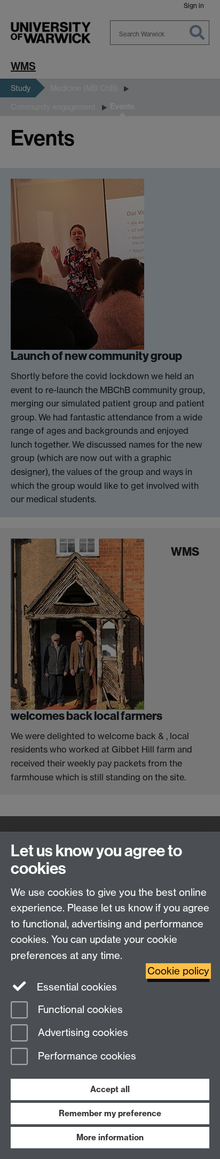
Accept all (110, 1089)
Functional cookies (79, 1009)
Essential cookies (75, 987)
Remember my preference (110, 1113)
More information (110, 1137)
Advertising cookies (81, 1033)
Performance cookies (85, 1056)
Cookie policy (178, 971)
